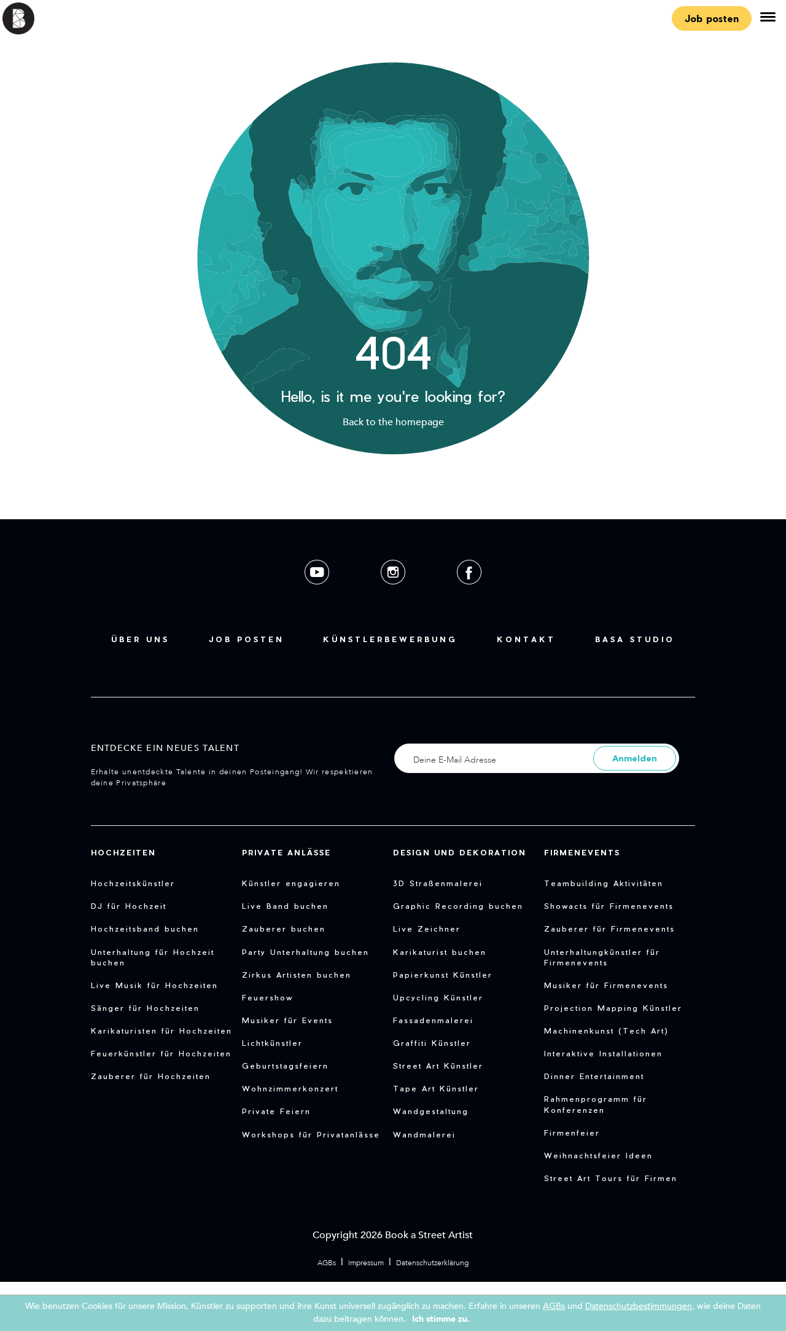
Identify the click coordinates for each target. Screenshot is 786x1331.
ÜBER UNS (140, 639)
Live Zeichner (427, 928)
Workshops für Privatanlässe (311, 1134)
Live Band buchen (285, 905)
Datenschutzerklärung (432, 1263)
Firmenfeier (572, 1132)
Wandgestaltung (431, 1111)
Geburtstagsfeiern (285, 1065)
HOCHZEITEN (123, 852)
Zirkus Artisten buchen (296, 974)
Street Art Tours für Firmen (610, 1178)
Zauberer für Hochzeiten (151, 1076)
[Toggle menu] (768, 18)
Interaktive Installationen (603, 1053)
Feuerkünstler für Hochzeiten (161, 1053)
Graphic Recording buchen (458, 905)
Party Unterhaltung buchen (305, 952)
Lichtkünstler (272, 1042)
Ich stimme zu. (441, 1319)
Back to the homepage (393, 422)
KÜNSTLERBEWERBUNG (390, 639)
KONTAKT (526, 639)
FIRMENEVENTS (582, 852)
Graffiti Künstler (432, 1042)
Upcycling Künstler (438, 997)
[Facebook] (469, 594)
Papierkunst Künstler (442, 974)
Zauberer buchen (283, 928)
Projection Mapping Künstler (613, 1007)
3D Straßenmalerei (438, 883)
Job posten (712, 18)
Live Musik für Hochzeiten (154, 985)
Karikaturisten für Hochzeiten (161, 1030)
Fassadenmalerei (433, 1020)
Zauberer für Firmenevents (609, 928)
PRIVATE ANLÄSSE (286, 852)
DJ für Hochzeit (128, 905)
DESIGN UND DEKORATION (459, 852)
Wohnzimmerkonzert (290, 1088)
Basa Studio (635, 639)
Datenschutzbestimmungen (638, 1306)
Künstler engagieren (291, 883)
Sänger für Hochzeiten (145, 1007)
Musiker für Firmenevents (606, 985)
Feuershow (267, 997)
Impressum (366, 1263)
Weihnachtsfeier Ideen (598, 1155)
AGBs (326, 1263)
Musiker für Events (287, 1020)
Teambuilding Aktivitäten (603, 883)
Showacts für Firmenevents (609, 905)
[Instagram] (394, 594)
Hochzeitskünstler (133, 883)
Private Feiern (276, 1111)
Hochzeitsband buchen (145, 928)
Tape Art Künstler (436, 1088)
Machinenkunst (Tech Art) (606, 1030)
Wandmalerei (424, 1134)
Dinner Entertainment (594, 1076)
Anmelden (634, 758)
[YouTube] (318, 594)
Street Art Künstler (438, 1065)
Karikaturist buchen (439, 952)
